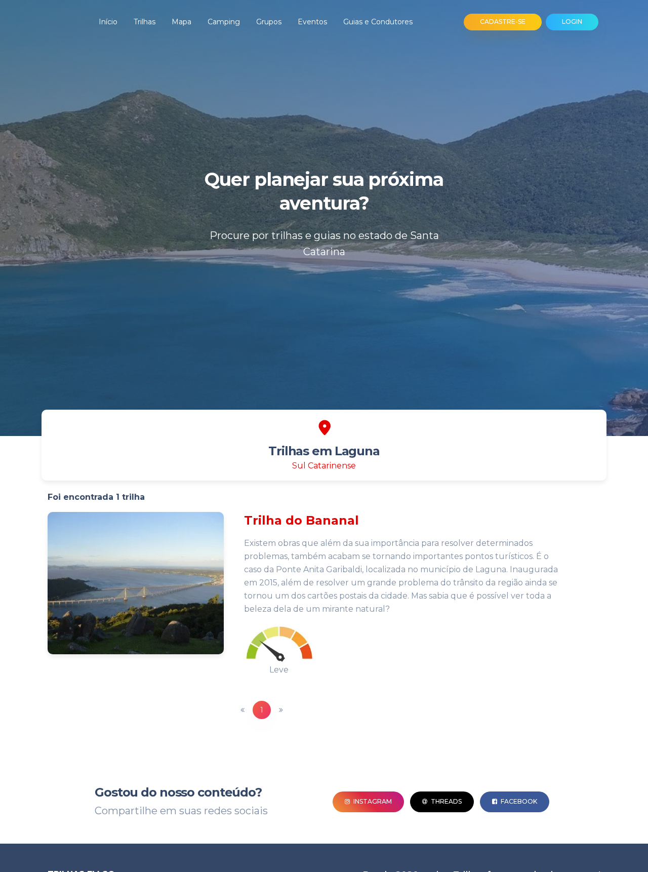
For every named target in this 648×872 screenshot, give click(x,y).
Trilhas (144, 21)
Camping (224, 21)
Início (108, 21)
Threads (445, 801)
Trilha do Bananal (301, 520)
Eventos (312, 21)
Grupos (268, 21)
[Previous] (242, 710)
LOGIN (572, 21)
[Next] (281, 710)
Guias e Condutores (378, 21)
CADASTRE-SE (502, 21)
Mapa (181, 21)
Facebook (518, 801)
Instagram (372, 801)
